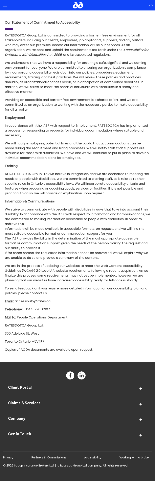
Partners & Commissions (48, 457)
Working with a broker (134, 457)
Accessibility (92, 457)
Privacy (8, 457)
